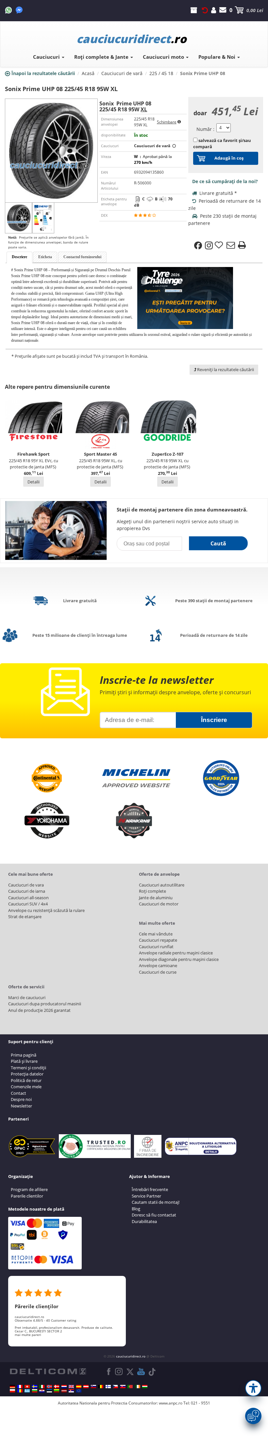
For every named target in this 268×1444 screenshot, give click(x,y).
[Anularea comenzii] (205, 10)
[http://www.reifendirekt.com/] (78, 1390)
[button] (253, 1388)
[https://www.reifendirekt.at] (86, 1386)
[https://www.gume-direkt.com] (93, 1386)
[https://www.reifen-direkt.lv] (64, 1390)
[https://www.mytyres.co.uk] (71, 1386)
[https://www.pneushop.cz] (115, 1386)
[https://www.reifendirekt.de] (12, 1386)
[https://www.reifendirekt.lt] (56, 1390)
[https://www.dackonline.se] (34, 1386)
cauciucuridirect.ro (130, 1356)
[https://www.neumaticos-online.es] (78, 1386)
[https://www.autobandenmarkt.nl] (64, 1386)
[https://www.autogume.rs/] (71, 1390)
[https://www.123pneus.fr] (20, 1386)
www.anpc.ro (170, 1403)
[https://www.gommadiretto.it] (41, 1386)
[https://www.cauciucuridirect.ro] (20, 1390)
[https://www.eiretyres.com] (137, 1386)
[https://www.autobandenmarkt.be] (100, 1386)
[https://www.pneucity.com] (130, 1386)
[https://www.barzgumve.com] (34, 1390)
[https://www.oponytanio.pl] (12, 1390)
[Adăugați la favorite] (220, 245)
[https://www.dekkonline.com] (49, 1386)
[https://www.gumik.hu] (144, 1386)
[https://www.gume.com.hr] (41, 1390)
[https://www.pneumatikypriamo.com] (123, 1386)
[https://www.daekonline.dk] (56, 1386)
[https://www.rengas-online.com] (108, 1386)
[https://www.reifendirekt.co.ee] (49, 1390)
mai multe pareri (28, 1334)
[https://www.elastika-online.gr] (27, 1390)
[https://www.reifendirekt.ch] (27, 1386)
